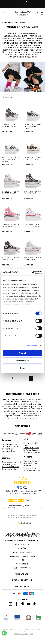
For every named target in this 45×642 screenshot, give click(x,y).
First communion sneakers (31, 464)
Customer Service (22, 580)
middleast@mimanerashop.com (22, 556)
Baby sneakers (30, 468)
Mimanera (6, 22)
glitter (21, 418)
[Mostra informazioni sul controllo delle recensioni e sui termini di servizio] (40, 491)
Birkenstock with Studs (31, 444)
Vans (21, 409)
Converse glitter (9, 464)
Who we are (21, 574)
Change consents (21, 634)
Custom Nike (7, 449)
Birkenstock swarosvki (11, 462)
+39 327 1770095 (24, 568)
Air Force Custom (31, 450)
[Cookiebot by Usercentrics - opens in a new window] (32, 272)
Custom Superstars (32, 452)
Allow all (22, 353)
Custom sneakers (9, 444)
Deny (22, 368)
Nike (29, 409)
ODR (31, 634)
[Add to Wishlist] (20, 198)
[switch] (38, 321)
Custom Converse (10, 446)
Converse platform (10, 469)
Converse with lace (32, 470)
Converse (7, 409)
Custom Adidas (8, 451)
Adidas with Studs (31, 448)
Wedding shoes (30, 461)
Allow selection (22, 360)
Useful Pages (22, 586)
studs (30, 416)
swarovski (33, 418)
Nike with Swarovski (10, 467)
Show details (32, 345)
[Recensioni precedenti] (4, 508)
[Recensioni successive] (41, 508)
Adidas (15, 409)
